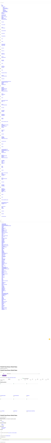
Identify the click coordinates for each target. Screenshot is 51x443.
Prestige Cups (3, 262)
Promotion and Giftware (4, 19)
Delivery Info (4, 10)
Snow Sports (3, 125)
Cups (2, 257)
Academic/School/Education (5, 149)
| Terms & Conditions (14, 432)
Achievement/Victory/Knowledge (5, 150)
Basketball (3, 156)
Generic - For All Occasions (5, 100)
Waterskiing (3, 137)
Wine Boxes (3, 78)
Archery (2, 83)
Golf (2, 101)
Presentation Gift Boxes (4, 72)
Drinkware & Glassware (4, 16)
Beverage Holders (4, 57)
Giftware (3, 17)
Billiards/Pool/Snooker (4, 89)
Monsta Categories (14, 377)
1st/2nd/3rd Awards (4, 141)
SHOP (2, 5)
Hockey (2, 104)
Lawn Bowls (3, 110)
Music (2, 191)
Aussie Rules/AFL (4, 84)
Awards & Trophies (4, 223)
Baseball (3, 229)
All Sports (3, 82)
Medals (2, 266)
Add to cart (4, 375)
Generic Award (3, 45)
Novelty (2, 118)
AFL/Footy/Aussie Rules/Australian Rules (6, 81)
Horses (2, 179)
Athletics (3, 227)
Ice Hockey (3, 285)
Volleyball (3, 250)
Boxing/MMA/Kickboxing (5, 157)
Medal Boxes (3, 289)
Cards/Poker (3, 160)
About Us (4, 6)
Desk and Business (4, 30)
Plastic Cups (3, 53)
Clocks (2, 27)
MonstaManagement (8, 435)
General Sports (3, 44)
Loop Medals (3, 287)
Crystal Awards (3, 94)
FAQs (3, 9)
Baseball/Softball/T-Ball (4, 88)
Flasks (2, 63)
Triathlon (3, 208)
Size (3, 373)
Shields (2, 146)
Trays (2, 38)
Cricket (2, 93)
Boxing (2, 90)
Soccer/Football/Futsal (4, 294)
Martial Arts (3, 114)
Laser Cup (3, 260)
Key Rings (3, 107)
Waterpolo (3, 136)
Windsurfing (3, 252)
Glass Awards (3, 33)
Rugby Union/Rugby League (5, 121)
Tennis (2, 130)
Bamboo (3, 56)
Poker (2, 292)
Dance (2, 41)
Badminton (3, 87)
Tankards (3, 75)
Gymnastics (3, 175)
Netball (2, 194)
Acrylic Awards (3, 24)
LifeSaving (3, 111)
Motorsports (3, 115)
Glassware (3, 67)
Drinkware (3, 60)
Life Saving (3, 184)
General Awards (3, 258)
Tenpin (2, 131)
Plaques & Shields (4, 18)
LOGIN (2, 12)
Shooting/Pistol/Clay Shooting (5, 202)
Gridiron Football (3, 174)
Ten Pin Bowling (3, 206)
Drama (2, 167)
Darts (2, 166)
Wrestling (3, 213)
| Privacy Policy (10, 432)
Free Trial (3, 13)
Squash (2, 126)
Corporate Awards (4, 15)
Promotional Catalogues (5, 8)
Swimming (3, 127)
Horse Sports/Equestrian (4, 178)
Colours (1, 380)
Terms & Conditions (5, 11)
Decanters (3, 303)
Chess (2, 161)
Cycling (2, 163)
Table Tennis (3, 248)
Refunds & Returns (4, 427)
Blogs (3, 7)
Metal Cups (3, 50)
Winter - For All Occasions (5, 138)
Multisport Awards (4, 290)
